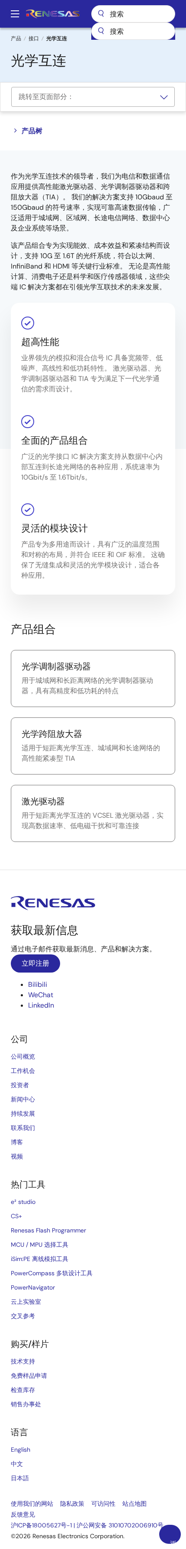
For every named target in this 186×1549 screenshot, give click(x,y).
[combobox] (133, 31)
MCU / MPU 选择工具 (39, 1244)
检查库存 (23, 1390)
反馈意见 (23, 1514)
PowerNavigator (33, 1287)
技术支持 (23, 1361)
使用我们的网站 (32, 1503)
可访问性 (103, 1503)
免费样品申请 (29, 1375)
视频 (17, 1156)
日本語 (20, 1478)
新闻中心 (23, 1099)
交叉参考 (23, 1316)
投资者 (20, 1085)
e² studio (23, 1202)
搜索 (133, 14)
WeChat (40, 994)
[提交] (101, 31)
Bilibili (37, 984)
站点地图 (134, 1503)
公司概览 (23, 1056)
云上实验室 (26, 1302)
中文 (17, 1464)
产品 (16, 38)
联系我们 (23, 1128)
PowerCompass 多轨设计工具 (52, 1273)
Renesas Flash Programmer (48, 1230)
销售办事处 (26, 1404)
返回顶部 (173, 1541)
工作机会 (23, 1071)
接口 (34, 38)
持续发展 (23, 1113)
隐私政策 (72, 1503)
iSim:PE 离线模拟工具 (39, 1259)
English (20, 1449)
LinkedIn (41, 1005)
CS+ (16, 1216)
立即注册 (35, 963)
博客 (17, 1142)
